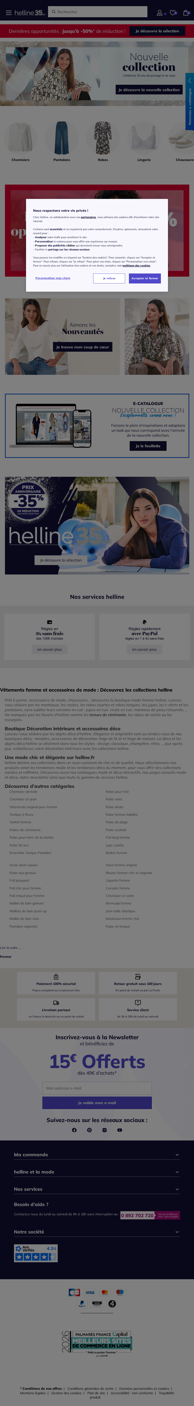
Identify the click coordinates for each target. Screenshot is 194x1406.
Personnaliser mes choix (52, 278)
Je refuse (109, 278)
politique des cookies (136, 265)
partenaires (88, 217)
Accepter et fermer (145, 278)
